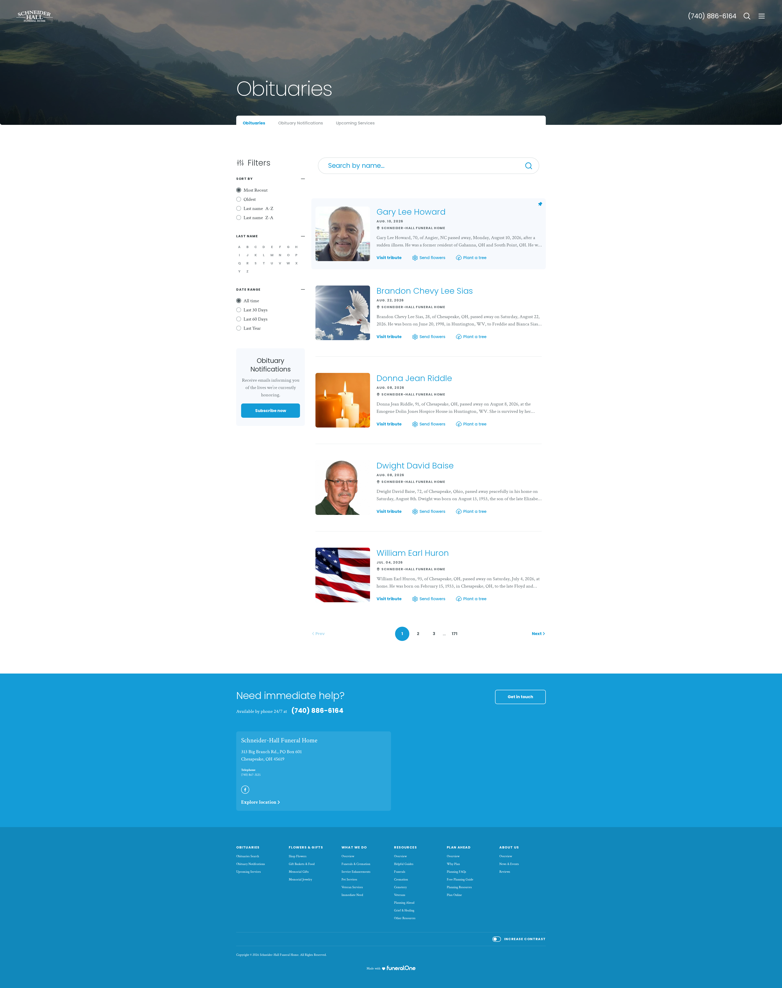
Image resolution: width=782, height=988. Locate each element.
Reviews (504, 872)
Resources (405, 847)
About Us (509, 847)
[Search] (529, 166)
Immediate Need (352, 895)
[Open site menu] (762, 16)
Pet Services (349, 879)
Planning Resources (459, 887)
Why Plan (453, 864)
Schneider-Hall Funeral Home (279, 740)
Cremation (401, 879)
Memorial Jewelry (300, 879)
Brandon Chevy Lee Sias (425, 291)
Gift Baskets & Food (302, 864)
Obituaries (248, 847)
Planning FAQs (456, 872)
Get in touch (520, 697)
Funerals (399, 872)
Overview (348, 856)
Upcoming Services (248, 872)
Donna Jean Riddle (414, 378)
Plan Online (454, 895)
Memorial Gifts (299, 872)
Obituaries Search (247, 856)
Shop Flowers (297, 856)
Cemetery (400, 887)
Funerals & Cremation (356, 864)
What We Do (354, 847)
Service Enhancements (356, 872)
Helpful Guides (403, 864)
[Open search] (747, 16)
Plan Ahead (459, 847)
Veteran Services (352, 887)
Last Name (247, 236)
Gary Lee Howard (411, 212)
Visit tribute (389, 257)
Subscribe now (270, 410)
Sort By (244, 178)
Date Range (248, 289)
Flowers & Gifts (306, 847)
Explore (258, 802)
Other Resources (404, 918)
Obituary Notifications (250, 864)
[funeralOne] (401, 968)
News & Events (509, 864)
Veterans (399, 895)
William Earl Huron (413, 553)
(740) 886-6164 (712, 16)
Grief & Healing (404, 910)
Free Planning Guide (460, 879)
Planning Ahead (404, 903)
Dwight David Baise (415, 465)
